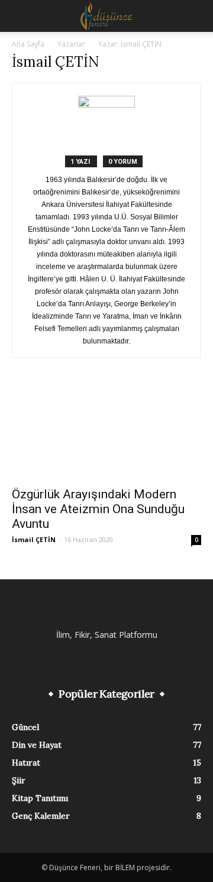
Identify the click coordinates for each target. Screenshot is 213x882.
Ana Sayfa (28, 44)
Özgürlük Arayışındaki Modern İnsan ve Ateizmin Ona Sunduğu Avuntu (98, 509)
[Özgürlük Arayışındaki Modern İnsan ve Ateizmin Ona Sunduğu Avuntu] (106, 432)
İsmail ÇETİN (34, 539)
